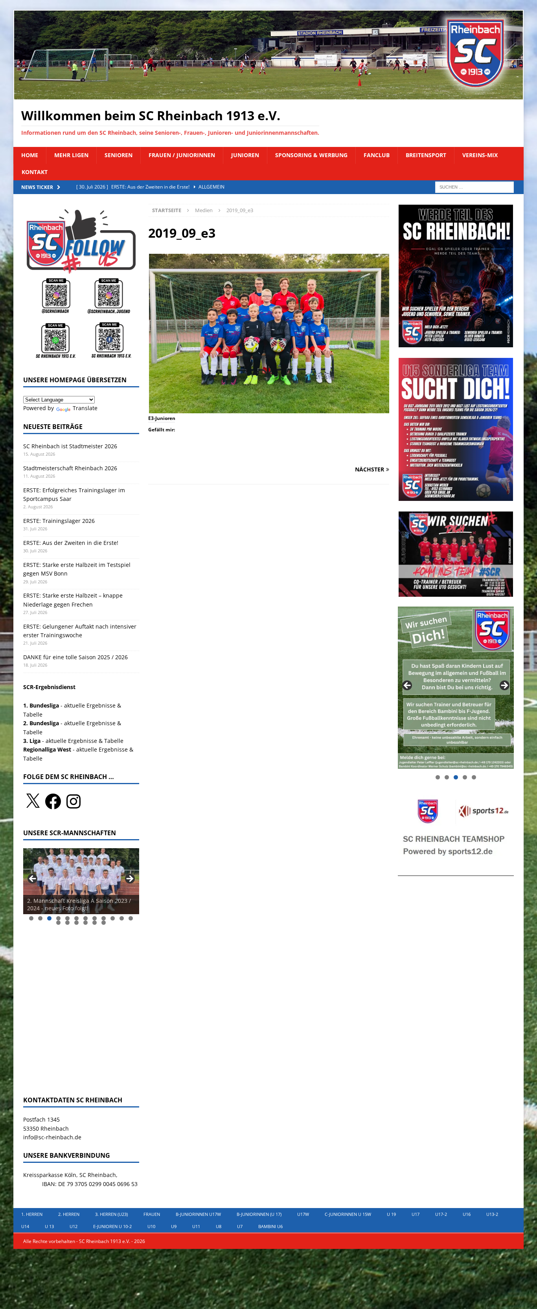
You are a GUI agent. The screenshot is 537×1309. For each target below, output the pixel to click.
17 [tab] (95, 922)
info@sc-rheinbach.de (52, 1137)
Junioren (245, 155)
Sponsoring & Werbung (311, 155)
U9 (174, 1226)
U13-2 (492, 1214)
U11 (196, 1226)
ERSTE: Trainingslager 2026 (59, 520)
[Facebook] (53, 801)
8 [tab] (94, 918)
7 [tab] (85, 918)
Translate (85, 408)
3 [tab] (49, 918)
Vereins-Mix (480, 155)
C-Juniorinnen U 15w (348, 1214)
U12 (73, 1226)
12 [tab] (131, 918)
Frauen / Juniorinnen (182, 155)
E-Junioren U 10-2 (112, 1226)
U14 (25, 1226)
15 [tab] (77, 922)
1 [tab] (31, 918)
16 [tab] (86, 922)
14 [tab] (68, 922)
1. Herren (31, 1214)
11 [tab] (122, 918)
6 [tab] (76, 918)
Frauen (151, 1214)
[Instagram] (73, 801)
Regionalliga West (47, 749)
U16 (467, 1214)
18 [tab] (104, 922)
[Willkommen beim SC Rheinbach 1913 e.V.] (268, 95)
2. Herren (68, 1214)
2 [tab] (40, 918)
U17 (415, 1214)
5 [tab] (67, 918)
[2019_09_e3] (269, 408)
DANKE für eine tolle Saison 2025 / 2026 (75, 657)
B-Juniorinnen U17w (198, 1214)
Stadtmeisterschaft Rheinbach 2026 (70, 468)
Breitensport (426, 155)
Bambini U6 (270, 1226)
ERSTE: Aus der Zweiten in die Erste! (71, 542)
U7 (240, 1226)
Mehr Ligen (71, 155)
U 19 (391, 1214)
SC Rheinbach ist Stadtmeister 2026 (70, 446)
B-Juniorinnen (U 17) (259, 1214)
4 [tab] (58, 918)
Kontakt (35, 172)
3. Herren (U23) (111, 1214)
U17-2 (441, 1214)
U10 (151, 1226)
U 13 (49, 1226)
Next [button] (129, 879)
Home (29, 155)
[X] (32, 801)
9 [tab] (103, 918)
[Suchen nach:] (474, 186)
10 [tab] (113, 918)
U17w (303, 1214)
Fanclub (377, 155)
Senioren (118, 155)
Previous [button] (33, 879)
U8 (218, 1226)
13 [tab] (59, 922)
